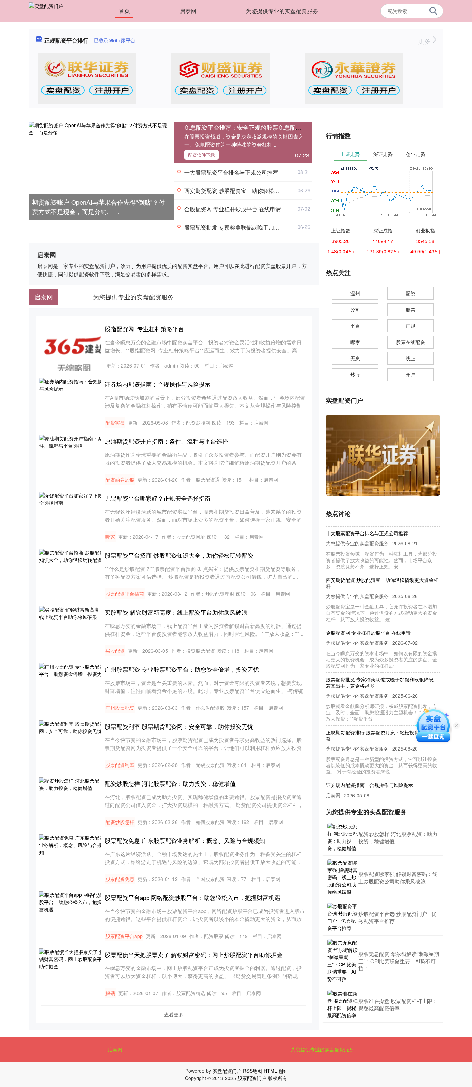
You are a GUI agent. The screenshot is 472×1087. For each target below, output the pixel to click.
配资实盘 (115, 422)
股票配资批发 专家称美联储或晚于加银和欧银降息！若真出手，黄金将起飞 (276, 227)
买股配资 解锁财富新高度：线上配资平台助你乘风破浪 (176, 612)
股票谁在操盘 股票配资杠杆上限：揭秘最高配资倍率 (397, 1004)
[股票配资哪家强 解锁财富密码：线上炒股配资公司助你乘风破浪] (342, 877)
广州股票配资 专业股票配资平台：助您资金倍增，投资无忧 (182, 669)
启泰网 (188, 11)
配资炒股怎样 (119, 821)
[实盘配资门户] (46, 10)
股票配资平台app (124, 935)
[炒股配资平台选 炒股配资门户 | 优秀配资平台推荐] (342, 917)
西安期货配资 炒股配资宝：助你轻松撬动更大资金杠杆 (251, 191)
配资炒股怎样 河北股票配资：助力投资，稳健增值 (170, 783)
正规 (410, 325)
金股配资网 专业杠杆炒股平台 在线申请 (232, 209)
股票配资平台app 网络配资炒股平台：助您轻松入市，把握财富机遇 (192, 897)
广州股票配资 (119, 707)
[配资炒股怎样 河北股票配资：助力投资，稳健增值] (342, 837)
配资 (410, 293)
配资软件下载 (201, 154)
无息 (355, 358)
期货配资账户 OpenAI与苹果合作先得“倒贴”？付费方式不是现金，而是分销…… (98, 206)
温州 (355, 293)
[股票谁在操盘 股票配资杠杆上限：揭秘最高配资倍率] (342, 1004)
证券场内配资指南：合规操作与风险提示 (157, 384)
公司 (355, 309)
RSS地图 (252, 1070)
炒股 (355, 374)
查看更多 (173, 1014)
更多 (425, 40)
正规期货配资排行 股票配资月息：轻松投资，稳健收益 (382, 726)
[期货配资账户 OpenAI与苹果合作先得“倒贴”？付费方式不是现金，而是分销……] (101, 169)
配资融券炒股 (119, 479)
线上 (410, 358)
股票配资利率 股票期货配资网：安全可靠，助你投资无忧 (179, 726)
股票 (410, 309)
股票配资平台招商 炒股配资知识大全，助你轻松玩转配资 (179, 555)
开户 (410, 374)
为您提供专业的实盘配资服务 (282, 11)
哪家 (110, 536)
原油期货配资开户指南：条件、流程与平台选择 (166, 441)
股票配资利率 (119, 764)
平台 (355, 325)
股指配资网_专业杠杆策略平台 (144, 328)
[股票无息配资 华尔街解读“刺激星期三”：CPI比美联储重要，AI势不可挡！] (342, 961)
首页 (124, 11)
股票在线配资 (410, 341)
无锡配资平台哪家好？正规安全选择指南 (157, 498)
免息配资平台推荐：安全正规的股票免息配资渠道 (248, 127)
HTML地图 (275, 1070)
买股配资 (115, 650)
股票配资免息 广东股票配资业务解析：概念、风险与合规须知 (185, 840)
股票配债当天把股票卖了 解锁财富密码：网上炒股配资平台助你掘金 (194, 954)
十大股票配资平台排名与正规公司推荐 (231, 172)
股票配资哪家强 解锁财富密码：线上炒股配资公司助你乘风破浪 (397, 877)
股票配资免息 (119, 878)
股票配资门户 (251, 1078)
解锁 (110, 993)
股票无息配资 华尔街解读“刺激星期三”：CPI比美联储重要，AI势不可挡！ (398, 961)
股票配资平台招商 (124, 593)
